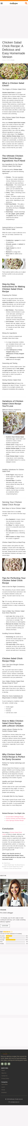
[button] (1, 3)
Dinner (3, 1089)
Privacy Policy (5, 1078)
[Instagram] (5, 1063)
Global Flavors (7, 863)
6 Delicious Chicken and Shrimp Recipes (12, 868)
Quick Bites (4, 1084)
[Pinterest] (8, 1063)
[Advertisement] (14, 20)
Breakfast (4, 1092)
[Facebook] (2, 1063)
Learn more (5, 925)
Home (3, 1070)
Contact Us (4, 1075)
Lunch (3, 1087)
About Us (3, 1073)
